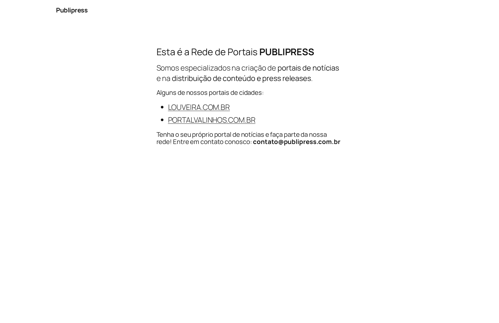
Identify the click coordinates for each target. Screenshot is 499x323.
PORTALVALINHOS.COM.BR (212, 120)
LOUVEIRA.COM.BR (199, 107)
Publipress (71, 10)
